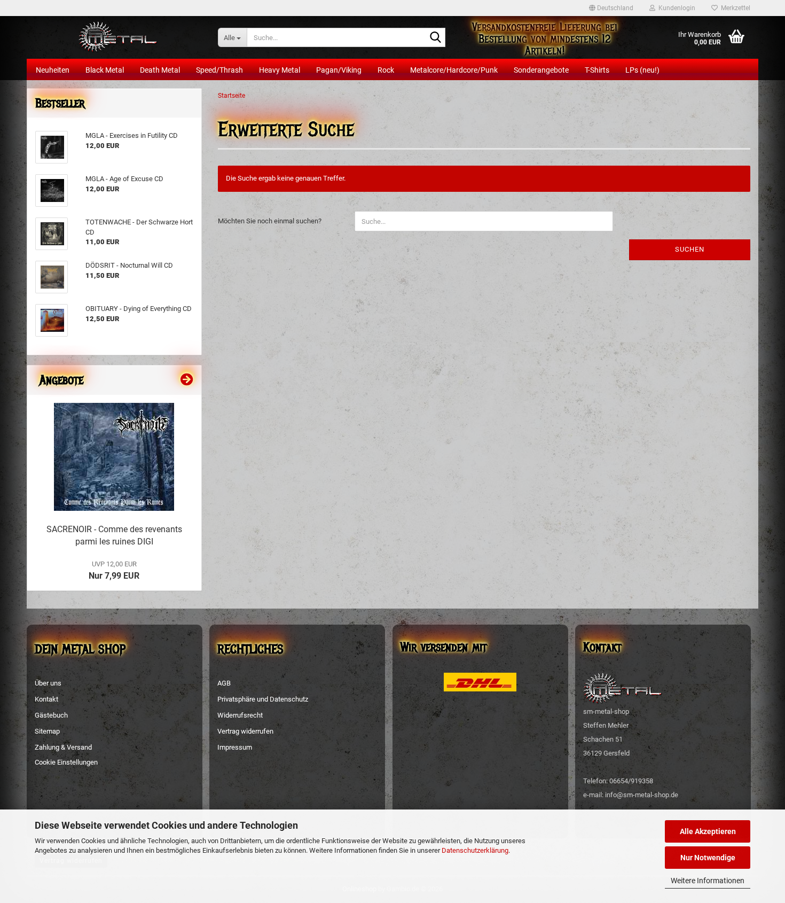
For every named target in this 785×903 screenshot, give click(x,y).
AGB (224, 683)
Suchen (689, 249)
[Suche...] (435, 38)
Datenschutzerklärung (475, 850)
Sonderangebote (541, 70)
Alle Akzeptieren (708, 831)
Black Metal (104, 70)
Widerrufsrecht (240, 715)
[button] (611, 8)
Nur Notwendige (707, 857)
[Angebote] (186, 380)
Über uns (48, 683)
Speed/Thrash (219, 70)
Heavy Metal (279, 70)
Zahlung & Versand (63, 747)
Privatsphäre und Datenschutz (262, 699)
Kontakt (46, 699)
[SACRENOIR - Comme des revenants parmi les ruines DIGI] (114, 457)
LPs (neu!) (642, 70)
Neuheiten (52, 70)
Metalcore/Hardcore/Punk (454, 70)
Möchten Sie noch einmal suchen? (269, 221)
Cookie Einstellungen (66, 762)
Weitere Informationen (707, 880)
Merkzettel (734, 8)
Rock (386, 70)
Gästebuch (51, 715)
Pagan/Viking (339, 70)
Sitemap (47, 731)
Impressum (234, 747)
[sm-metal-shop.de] (118, 37)
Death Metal (160, 70)
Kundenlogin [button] (675, 8)
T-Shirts (597, 70)
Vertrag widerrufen (245, 731)
